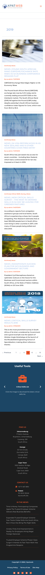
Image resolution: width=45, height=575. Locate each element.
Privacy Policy (12, 567)
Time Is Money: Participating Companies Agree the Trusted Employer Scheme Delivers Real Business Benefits (22, 509)
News (13, 65)
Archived (7, 65)
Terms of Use (25, 567)
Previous (6, 352)
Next (40, 356)
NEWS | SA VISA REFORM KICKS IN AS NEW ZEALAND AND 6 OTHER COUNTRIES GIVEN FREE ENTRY (22, 145)
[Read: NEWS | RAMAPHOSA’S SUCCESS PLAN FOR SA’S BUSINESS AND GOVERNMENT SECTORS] (22, 245)
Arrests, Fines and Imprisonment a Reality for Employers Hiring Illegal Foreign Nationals (19, 531)
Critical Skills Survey (18, 194)
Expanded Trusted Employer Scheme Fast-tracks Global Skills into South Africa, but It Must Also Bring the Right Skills (22, 520)
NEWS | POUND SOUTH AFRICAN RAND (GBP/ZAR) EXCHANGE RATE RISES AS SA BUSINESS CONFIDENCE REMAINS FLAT (22, 72)
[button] (4, 386)
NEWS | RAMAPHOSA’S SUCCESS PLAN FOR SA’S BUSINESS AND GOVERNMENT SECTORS (20, 266)
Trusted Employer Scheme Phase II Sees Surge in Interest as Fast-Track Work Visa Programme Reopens (22, 542)
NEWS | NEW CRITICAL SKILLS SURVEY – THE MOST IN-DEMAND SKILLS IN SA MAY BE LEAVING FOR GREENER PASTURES (21, 201)
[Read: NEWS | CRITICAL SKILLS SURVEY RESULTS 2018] (22, 302)
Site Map (36, 567)
